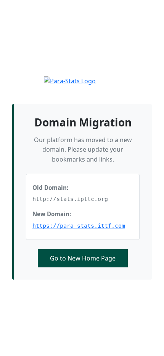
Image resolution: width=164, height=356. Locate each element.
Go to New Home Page (83, 258)
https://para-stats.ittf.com (78, 225)
